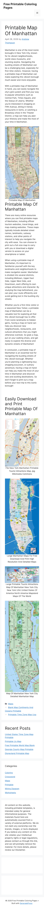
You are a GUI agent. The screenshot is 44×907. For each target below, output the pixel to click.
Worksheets (10, 792)
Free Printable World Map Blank (20, 745)
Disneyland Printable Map (17, 753)
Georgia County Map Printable (19, 749)
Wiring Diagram (12, 789)
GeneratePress (26, 903)
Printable (9, 785)
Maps (10, 704)
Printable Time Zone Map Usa (22, 714)
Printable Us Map (13, 741)
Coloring (9, 773)
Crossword (10, 777)
